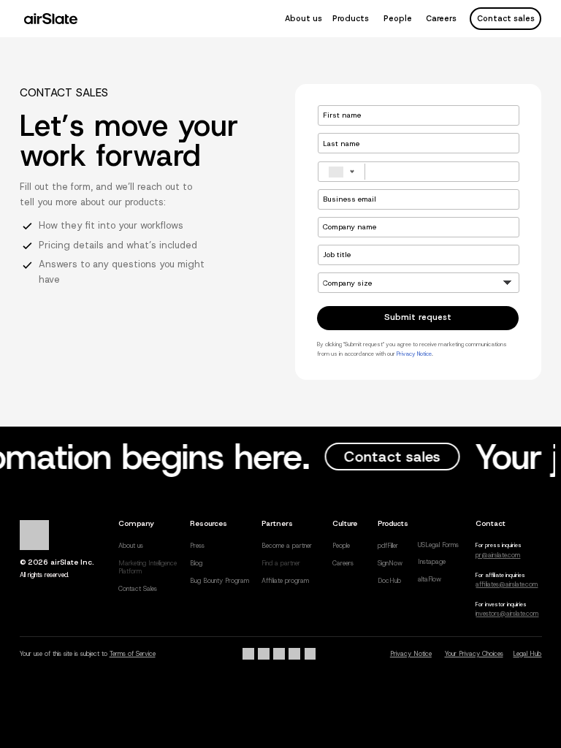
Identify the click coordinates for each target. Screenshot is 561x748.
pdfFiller (388, 545)
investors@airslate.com (507, 613)
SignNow (390, 563)
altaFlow (429, 579)
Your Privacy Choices (474, 653)
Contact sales (506, 18)
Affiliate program (285, 580)
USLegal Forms (438, 545)
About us (303, 18)
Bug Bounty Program (219, 580)
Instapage (432, 561)
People (397, 18)
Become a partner (287, 545)
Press (197, 545)
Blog (196, 563)
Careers (441, 18)
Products (350, 18)
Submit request (417, 317)
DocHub (389, 580)
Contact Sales (137, 588)
